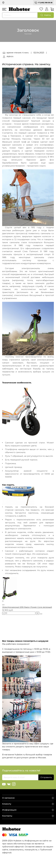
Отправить (46, 777)
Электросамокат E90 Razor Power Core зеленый (27, 607)
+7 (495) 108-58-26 (45, 3)
